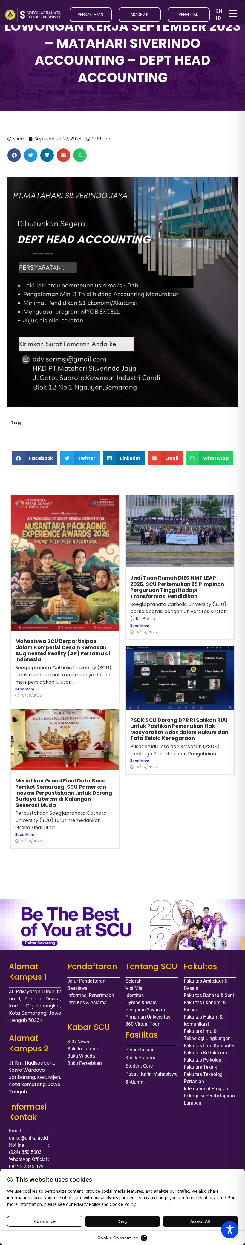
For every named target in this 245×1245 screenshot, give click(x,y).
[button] (14, 155)
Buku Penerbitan (84, 1063)
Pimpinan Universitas (147, 1017)
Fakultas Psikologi (203, 1060)
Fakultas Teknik (200, 1067)
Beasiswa (77, 988)
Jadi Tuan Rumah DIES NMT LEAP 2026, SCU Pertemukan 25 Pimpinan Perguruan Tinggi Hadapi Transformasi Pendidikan (177, 587)
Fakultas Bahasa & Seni (209, 995)
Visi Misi (134, 988)
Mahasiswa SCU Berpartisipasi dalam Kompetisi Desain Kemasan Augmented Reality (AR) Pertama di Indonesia (62, 650)
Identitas (134, 995)
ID (218, 18)
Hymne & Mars (141, 1002)
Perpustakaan (140, 1050)
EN (219, 10)
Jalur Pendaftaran (86, 981)
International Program (207, 1088)
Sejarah (133, 981)
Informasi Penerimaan (90, 995)
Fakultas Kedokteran (205, 1053)
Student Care (139, 1066)
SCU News (78, 1042)
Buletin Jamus (82, 1049)
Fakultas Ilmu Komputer (209, 1045)
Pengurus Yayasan (145, 1010)
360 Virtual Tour (142, 1024)
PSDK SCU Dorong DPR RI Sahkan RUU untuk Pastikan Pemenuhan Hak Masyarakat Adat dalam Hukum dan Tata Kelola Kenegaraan (179, 729)
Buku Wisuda (81, 1056)
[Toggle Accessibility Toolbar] (229, 1230)
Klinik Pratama (141, 1058)
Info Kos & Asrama (87, 1002)
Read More (24, 689)
